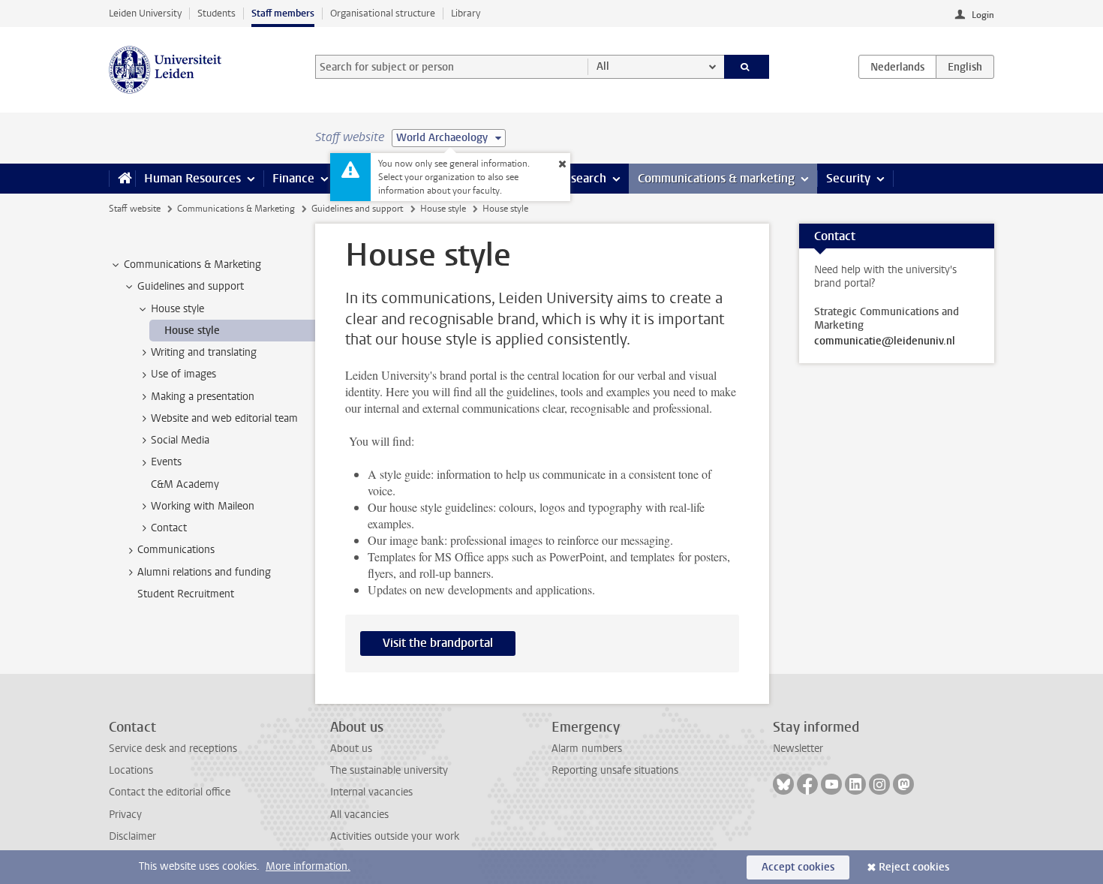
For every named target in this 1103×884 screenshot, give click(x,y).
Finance (293, 178)
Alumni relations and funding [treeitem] (204, 572)
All (603, 66)
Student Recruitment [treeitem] (185, 594)
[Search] (747, 67)
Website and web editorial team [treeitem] (224, 418)
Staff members (282, 13)
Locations (131, 770)
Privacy (125, 814)
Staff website (135, 209)
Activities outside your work (394, 836)
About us (351, 748)
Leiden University (145, 13)
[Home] (122, 179)
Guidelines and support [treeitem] (190, 286)
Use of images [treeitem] (183, 374)
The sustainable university (389, 770)
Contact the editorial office (169, 792)
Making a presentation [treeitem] (202, 396)
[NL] (897, 67)
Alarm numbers (587, 748)
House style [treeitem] (177, 309)
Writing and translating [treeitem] (204, 352)
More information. (308, 866)
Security (848, 178)
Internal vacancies (371, 792)
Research (581, 178)
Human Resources (192, 178)
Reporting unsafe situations (615, 770)
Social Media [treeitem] (180, 440)
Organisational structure (382, 13)
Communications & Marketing (236, 209)
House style (443, 209)
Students (216, 13)
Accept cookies (798, 867)
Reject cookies (914, 867)
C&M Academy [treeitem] (185, 484)
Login (983, 15)
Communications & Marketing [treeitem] (192, 264)
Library (465, 13)
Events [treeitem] (166, 462)
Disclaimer (132, 836)
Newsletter (798, 748)
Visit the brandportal (438, 643)
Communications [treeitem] (176, 550)
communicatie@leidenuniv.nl (884, 341)
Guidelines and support (357, 209)
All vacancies (359, 814)
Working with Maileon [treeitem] (202, 506)
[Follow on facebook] (807, 784)
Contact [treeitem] (169, 528)
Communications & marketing (716, 178)
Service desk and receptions (173, 748)
